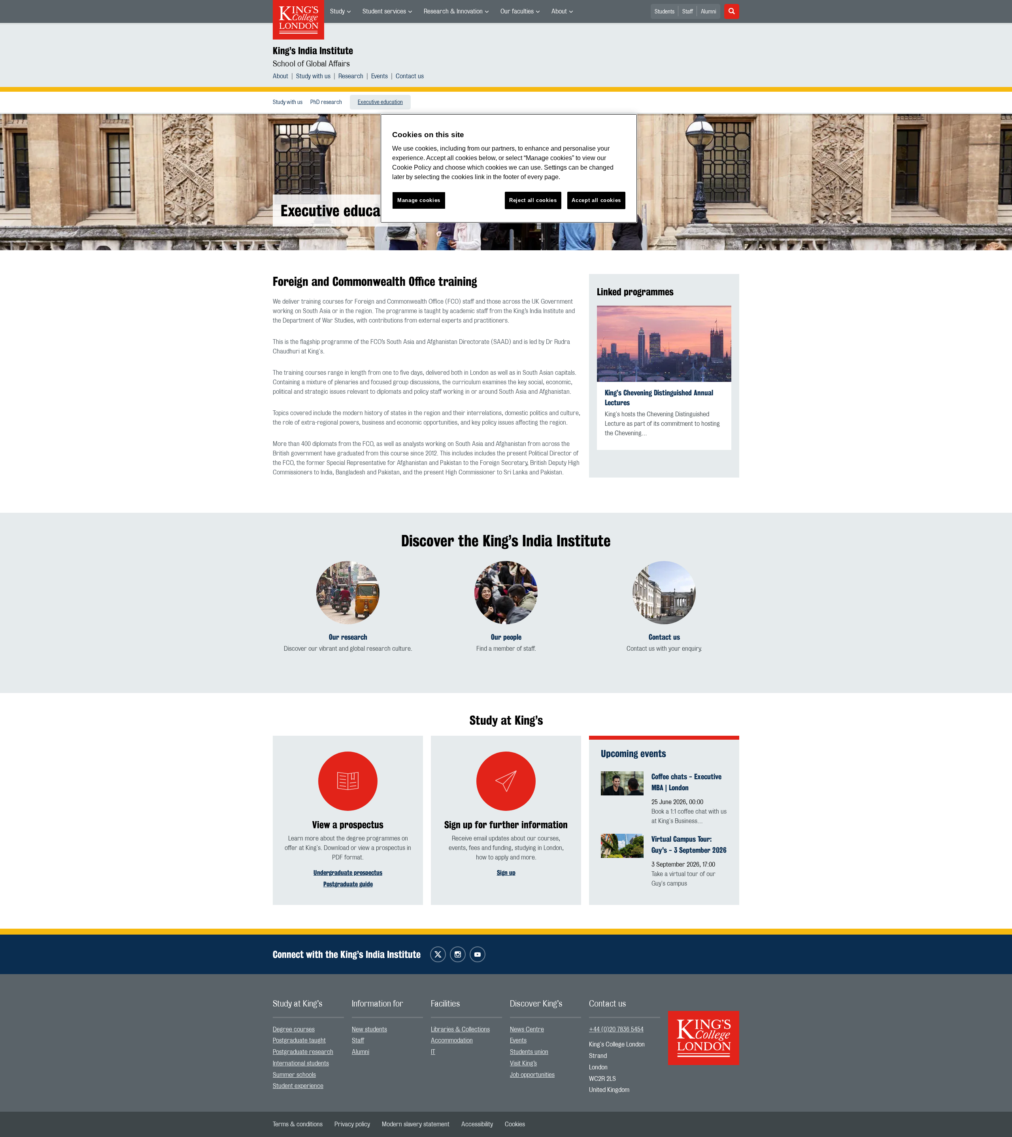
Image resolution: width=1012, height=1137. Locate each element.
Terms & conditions (298, 1124)
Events (379, 76)
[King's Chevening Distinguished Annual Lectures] (664, 344)
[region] (508, 168)
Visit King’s (523, 1063)
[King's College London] (703, 1031)
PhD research (326, 102)
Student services (384, 11)
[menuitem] (340, 11)
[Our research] (348, 592)
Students (664, 12)
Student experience (298, 1086)
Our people (506, 637)
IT (433, 1052)
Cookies (515, 1124)
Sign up (506, 872)
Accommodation (452, 1040)
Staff (687, 12)
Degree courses (294, 1029)
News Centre (527, 1029)
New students (369, 1029)
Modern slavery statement (415, 1124)
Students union (529, 1052)
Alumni (708, 12)
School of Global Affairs (311, 64)
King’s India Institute (313, 51)
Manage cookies (418, 200)
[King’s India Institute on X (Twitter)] (438, 954)
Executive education (380, 102)
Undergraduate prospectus (347, 872)
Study (337, 11)
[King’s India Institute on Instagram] (458, 954)
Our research (348, 637)
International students (301, 1063)
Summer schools (294, 1075)
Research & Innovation (453, 11)
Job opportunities (532, 1075)
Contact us (410, 76)
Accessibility (477, 1124)
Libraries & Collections (460, 1029)
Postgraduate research (303, 1052)
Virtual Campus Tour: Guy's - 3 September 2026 (689, 844)
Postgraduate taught (299, 1040)
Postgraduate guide (348, 884)
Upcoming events (633, 753)
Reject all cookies (533, 200)
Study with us (313, 76)
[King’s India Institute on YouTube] (477, 954)
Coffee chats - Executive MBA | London (686, 782)
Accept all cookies (596, 200)
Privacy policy (352, 1124)
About (559, 11)
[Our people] (506, 592)
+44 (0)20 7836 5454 (616, 1029)
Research (350, 76)
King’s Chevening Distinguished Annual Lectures (659, 398)
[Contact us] (664, 592)
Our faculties (517, 11)
